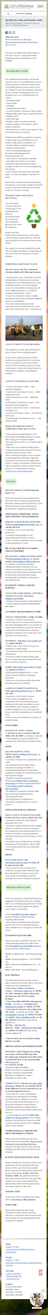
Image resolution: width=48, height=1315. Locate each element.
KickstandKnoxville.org (20, 559)
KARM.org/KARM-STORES (29, 667)
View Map (10, 1295)
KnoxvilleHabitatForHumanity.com (25, 525)
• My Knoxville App (14, 1276)
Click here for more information (19, 471)
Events (9, 1257)
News (8, 1244)
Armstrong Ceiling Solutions (24, 1199)
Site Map (19, 1295)
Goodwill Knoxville (27, 1017)
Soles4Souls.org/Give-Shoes (17, 863)
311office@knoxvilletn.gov (19, 25)
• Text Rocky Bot (12, 1279)
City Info (10, 1270)
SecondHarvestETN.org (26, 754)
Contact (9, 1284)
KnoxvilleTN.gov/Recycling (23, 914)
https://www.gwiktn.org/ (32, 641)
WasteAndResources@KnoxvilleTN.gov (21, 42)
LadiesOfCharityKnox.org (21, 691)
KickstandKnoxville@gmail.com (26, 561)
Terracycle (14, 1062)
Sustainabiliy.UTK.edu (15, 1015)
